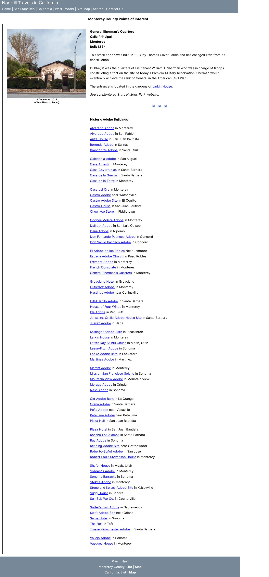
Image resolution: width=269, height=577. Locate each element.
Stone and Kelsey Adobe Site (111, 487)
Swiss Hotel (99, 518)
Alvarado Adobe (102, 128)
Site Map (83, 9)
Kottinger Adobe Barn (106, 332)
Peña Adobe (99, 410)
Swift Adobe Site (102, 513)
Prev (115, 561)
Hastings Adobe (102, 292)
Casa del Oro (99, 189)
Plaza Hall (97, 421)
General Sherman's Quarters (111, 273)
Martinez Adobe (102, 359)
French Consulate (103, 267)
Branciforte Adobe (104, 150)
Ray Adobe (98, 440)
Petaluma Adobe (102, 415)
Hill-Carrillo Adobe (104, 301)
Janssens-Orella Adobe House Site (116, 318)
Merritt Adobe (100, 368)
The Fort (96, 524)
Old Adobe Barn (102, 399)
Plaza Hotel (98, 429)
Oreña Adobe (100, 404)
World (69, 9)
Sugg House (99, 493)
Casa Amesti (99, 164)
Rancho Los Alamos (104, 435)
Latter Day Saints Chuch (108, 343)
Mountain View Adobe (106, 379)
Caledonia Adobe (103, 159)
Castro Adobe (100, 195)
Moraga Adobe (101, 384)
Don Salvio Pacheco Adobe (110, 242)
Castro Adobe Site (104, 200)
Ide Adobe (97, 312)
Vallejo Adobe (100, 538)
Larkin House (162, 86)
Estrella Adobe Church (106, 256)
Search (98, 9)
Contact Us (114, 9)
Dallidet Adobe (101, 226)
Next (125, 561)
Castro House (100, 206)
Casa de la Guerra (103, 175)
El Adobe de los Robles (107, 251)
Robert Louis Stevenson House (113, 457)
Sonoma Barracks (103, 476)
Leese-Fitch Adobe (104, 348)
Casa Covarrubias (103, 170)
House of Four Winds (105, 307)
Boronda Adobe (101, 145)
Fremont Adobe (101, 262)
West (58, 9)
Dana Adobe (99, 231)
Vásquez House (101, 543)
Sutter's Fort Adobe (104, 507)
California (45, 9)
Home (6, 9)
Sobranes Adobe (102, 471)
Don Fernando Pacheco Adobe (112, 237)
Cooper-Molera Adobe (106, 220)
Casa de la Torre (102, 181)
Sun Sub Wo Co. (102, 498)
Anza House (99, 139)
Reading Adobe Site (105, 446)
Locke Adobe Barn (104, 354)
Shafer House (100, 465)
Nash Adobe (99, 390)
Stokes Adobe (100, 482)
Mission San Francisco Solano (112, 373)
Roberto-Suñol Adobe (106, 451)
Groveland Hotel (102, 281)
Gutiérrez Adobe (102, 287)
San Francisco (24, 9)
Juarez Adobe (100, 323)
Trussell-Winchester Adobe (110, 529)
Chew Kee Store (102, 211)
